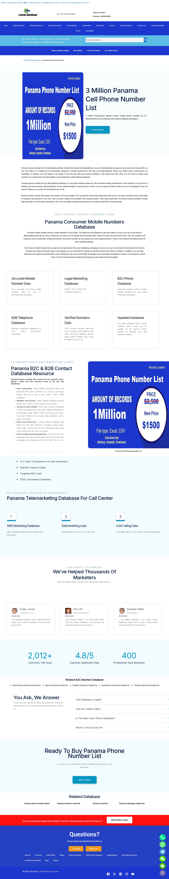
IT (41, 2)
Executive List (142, 25)
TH (85, 2)
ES (79, 2)
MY (64, 2)
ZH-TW (17, 2)
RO (73, 2)
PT (70, 2)
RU (76, 2)
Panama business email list (68, 803)
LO (53, 2)
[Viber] (162, 873)
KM (46, 2)
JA (43, 2)
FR (31, 2)
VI (88, 2)
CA (5, 2)
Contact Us (38, 855)
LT (61, 2)
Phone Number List (18, 25)
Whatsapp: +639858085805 (101, 16)
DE (33, 2)
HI (36, 2)
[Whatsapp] (162, 844)
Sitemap (55, 860)
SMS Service (100, 25)
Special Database (72, 25)
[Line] (162, 866)
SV (82, 2)
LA (56, 2)
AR (2, 2)
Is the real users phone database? (95, 718)
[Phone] (162, 837)
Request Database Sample (60, 50)
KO (50, 2)
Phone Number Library (55, 25)
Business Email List (126, 25)
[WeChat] (162, 859)
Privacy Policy (50, 855)
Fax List (78, 31)
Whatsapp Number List (36, 25)
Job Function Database (157, 25)
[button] (122, 699)
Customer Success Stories (33, 860)
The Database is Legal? (88, 699)
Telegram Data (86, 25)
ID (39, 2)
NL (22, 2)
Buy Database (90, 31)
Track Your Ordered (93, 50)
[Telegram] (162, 852)
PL (67, 2)
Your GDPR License (111, 50)
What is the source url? (89, 727)
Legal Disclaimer (112, 855)
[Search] (145, 40)
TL (28, 2)
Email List (112, 25)
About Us (27, 855)
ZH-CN (10, 2)
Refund (62, 855)
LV (59, 2)
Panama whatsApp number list (132, 803)
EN (25, 2)
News (47, 860)
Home (6, 25)
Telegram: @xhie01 (99, 12)
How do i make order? (88, 709)
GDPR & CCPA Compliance (94, 855)
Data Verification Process (129, 855)
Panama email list (100, 803)
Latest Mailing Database (33, 60)
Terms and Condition (75, 855)
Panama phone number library (37, 803)
